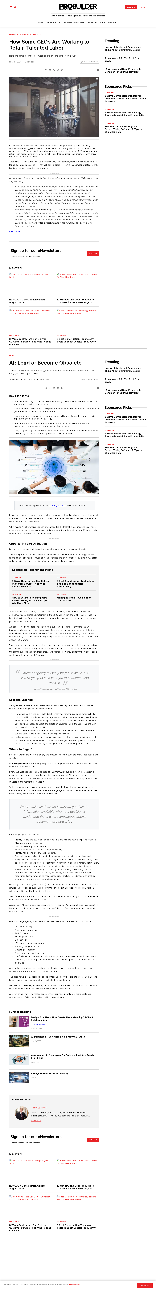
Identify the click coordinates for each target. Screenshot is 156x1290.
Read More (14, 227)
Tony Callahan (15, 375)
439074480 (67, 438)
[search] (15, 7)
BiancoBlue (79, 438)
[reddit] (58, 70)
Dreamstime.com (89, 438)
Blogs (11, 351)
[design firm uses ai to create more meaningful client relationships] (19, 1017)
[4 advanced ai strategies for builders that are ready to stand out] (19, 1054)
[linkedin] (50, 70)
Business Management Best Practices (25, 34)
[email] (62, 70)
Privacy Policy (74, 1284)
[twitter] (54, 70)
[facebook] (46, 70)
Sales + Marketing (96, 22)
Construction (53, 22)
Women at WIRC (40, 1020)
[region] (78, 1285)
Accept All (144, 1285)
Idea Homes (113, 22)
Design (41, 22)
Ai (72, 438)
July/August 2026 (57, 501)
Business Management (74, 22)
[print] (98, 70)
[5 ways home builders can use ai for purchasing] (19, 1073)
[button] (11, 7)
